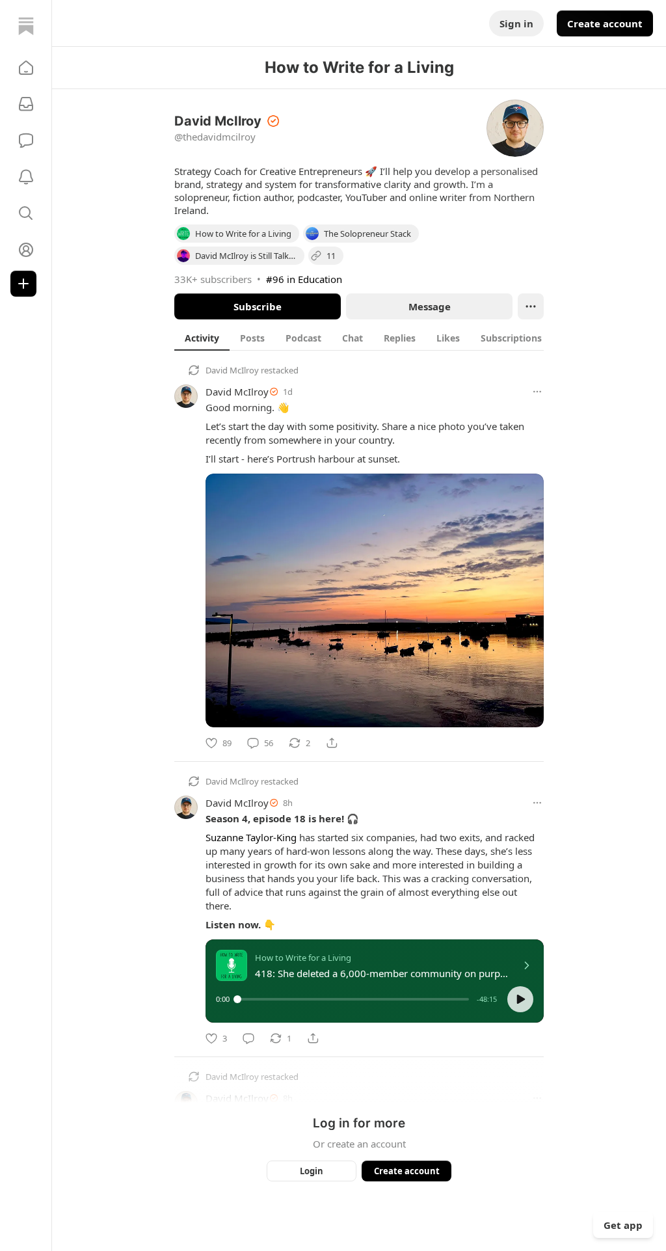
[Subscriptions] (26, 104)
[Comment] (248, 1038)
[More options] (537, 391)
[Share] (332, 743)
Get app (623, 1224)
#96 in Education (304, 279)
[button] (26, 67)
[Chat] (26, 140)
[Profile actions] (531, 306)
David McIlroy (232, 370)
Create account (605, 23)
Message (429, 306)
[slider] (353, 999)
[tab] (202, 338)
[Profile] (26, 249)
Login (311, 1171)
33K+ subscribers (213, 279)
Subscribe (257, 306)
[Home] (26, 26)
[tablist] (363, 338)
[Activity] (26, 177)
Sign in (516, 23)
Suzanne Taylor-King (251, 837)
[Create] (23, 284)
